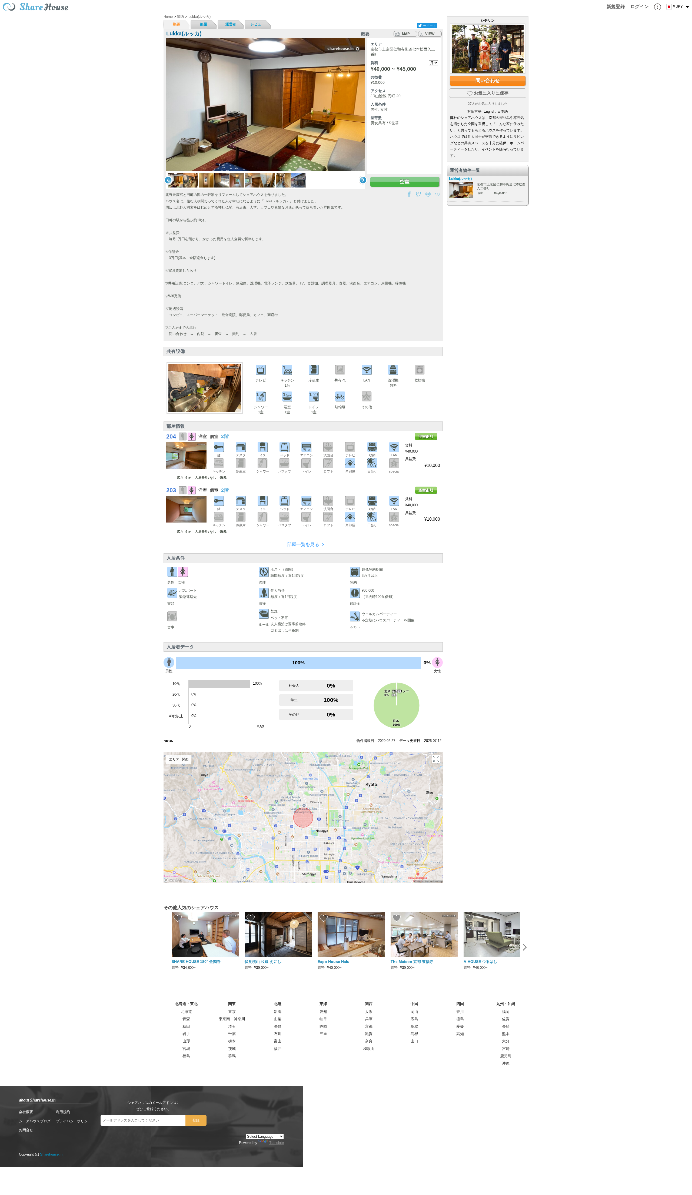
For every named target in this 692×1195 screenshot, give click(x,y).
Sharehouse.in (51, 1154)
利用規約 (63, 1112)
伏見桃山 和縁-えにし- (263, 961)
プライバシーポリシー (73, 1121)
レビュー (258, 24)
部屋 (203, 24)
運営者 (230, 24)
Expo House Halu (334, 961)
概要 (176, 24)
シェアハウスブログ (35, 1121)
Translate (276, 1143)
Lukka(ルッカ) (460, 179)
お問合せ (26, 1130)
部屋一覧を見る (303, 544)
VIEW (429, 34)
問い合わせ (487, 80)
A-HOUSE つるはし (480, 961)
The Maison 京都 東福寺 (412, 961)
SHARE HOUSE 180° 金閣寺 (196, 961)
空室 (405, 181)
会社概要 (26, 1112)
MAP (406, 34)
